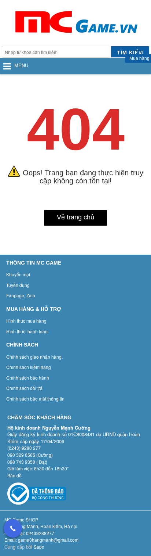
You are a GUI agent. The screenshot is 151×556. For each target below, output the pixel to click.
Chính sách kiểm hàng (28, 367)
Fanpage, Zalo (20, 295)
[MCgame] (75, 24)
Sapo (39, 547)
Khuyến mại (18, 274)
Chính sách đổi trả (24, 388)
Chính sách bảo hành (27, 377)
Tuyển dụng (18, 285)
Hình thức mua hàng (26, 321)
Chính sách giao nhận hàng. (34, 357)
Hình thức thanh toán (27, 331)
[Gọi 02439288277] (13, 528)
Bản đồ (14, 475)
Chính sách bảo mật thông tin (35, 398)
